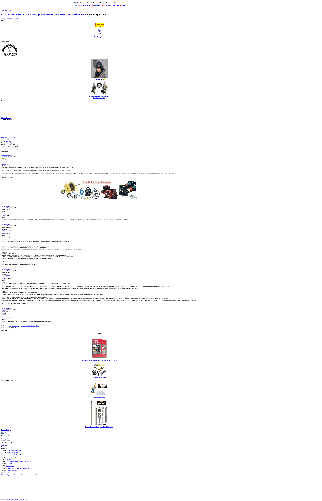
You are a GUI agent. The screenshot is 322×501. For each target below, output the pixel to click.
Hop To (3, 327)
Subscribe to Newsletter (111, 5)
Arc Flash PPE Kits (99, 98)
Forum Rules (13, 475)
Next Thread (15, 146)
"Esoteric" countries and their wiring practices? (18, 468)
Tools (99, 30)
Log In (9, 10)
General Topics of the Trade (41, 14)
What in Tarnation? (6, 118)
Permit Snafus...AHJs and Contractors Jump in (18, 461)
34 (5, 439)
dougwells (12, 326)
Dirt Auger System (99, 397)
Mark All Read (22, 475)
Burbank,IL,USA (6, 230)
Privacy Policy (5, 475)
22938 (4, 271)
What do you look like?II (14, 450)
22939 (4, 310)
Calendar (7, 18)
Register (4, 10)
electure (17, 326)
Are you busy (10, 459)
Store (124, 5)
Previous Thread (6, 146)
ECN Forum (8, 14)
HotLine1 (28, 326)
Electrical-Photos (85, 5)
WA (3, 212)
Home (76, 5)
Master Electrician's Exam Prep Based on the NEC (99, 360)
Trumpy (38, 326)
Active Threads (14, 18)
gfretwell (22, 326)
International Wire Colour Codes (15, 455)
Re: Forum (9, 463)
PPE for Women (98, 79)
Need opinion (10, 466)
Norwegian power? (11, 457)
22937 (4, 225)
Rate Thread (4, 151)
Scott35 (33, 326)
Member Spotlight (6, 430)
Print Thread (4, 149)
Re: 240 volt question (7, 206)
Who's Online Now (6, 141)
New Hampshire (6, 275)
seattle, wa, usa (5, 161)
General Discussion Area (72, 14)
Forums (20, 14)
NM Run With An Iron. (12, 470)
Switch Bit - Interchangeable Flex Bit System (99, 427)
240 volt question (6, 155)
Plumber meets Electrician (8, 137)
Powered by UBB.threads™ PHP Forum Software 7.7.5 (15, 499)
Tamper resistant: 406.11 (12, 452)
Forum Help (30, 475)
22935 (4, 156)
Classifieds (97, 5)
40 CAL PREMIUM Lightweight (99, 96)
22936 (4, 208)
